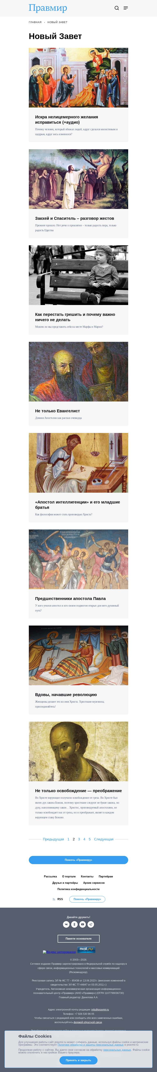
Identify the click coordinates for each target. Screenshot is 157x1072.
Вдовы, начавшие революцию (66, 694)
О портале (69, 876)
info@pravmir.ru (100, 1009)
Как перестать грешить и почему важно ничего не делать (75, 317)
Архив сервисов (94, 882)
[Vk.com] (66, 924)
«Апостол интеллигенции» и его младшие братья (77, 505)
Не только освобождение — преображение (78, 790)
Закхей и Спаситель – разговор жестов (74, 218)
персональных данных (117, 1049)
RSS (60, 899)
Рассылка (50, 876)
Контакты (87, 876)
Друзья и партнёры (65, 882)
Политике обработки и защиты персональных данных (91, 1044)
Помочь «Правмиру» (87, 899)
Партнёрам (106, 876)
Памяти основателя (79, 938)
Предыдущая (53, 839)
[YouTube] (82, 924)
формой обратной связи (88, 1022)
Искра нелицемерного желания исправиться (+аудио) (66, 119)
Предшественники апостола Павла (70, 598)
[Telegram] (90, 924)
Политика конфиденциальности (78, 889)
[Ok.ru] (74, 924)
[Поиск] (116, 8)
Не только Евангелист (57, 411)
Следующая (103, 839)
